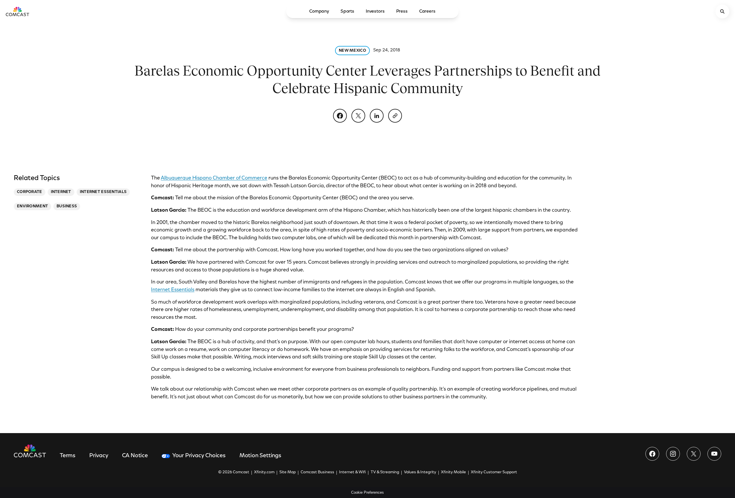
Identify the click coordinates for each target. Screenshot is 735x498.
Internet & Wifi (352, 472)
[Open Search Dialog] (722, 11)
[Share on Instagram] (673, 454)
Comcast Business (317, 472)
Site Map (287, 472)
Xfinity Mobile (453, 472)
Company (319, 11)
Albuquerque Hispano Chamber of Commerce (214, 178)
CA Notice (135, 456)
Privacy (98, 456)
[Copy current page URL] (395, 116)
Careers (427, 11)
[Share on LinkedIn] (377, 116)
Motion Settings (260, 456)
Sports (347, 11)
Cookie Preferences (367, 492)
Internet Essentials (172, 290)
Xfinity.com (264, 472)
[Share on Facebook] (340, 116)
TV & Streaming (385, 472)
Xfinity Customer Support (494, 472)
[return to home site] (17, 11)
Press (402, 11)
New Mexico (352, 51)
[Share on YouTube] (714, 454)
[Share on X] (358, 116)
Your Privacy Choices (199, 456)
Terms (68, 456)
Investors (375, 11)
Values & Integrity (420, 472)
